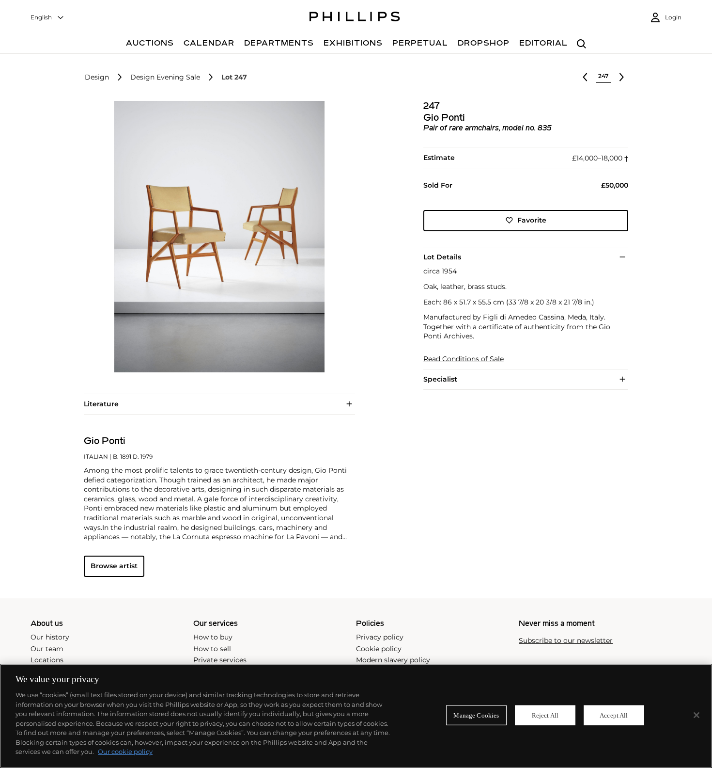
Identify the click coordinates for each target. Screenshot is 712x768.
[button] (216, 236)
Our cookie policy (125, 751)
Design (97, 77)
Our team (47, 648)
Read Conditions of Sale (463, 359)
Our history (50, 637)
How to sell (212, 648)
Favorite (531, 220)
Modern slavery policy (393, 660)
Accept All (614, 715)
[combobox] (47, 18)
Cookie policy (379, 648)
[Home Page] (355, 18)
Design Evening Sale (165, 77)
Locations (47, 660)
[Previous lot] (585, 77)
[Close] (696, 715)
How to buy (212, 637)
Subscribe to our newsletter (566, 641)
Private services (220, 660)
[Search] (581, 44)
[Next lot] (621, 77)
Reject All (545, 715)
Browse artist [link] (114, 565)
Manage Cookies (476, 715)
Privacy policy (379, 637)
